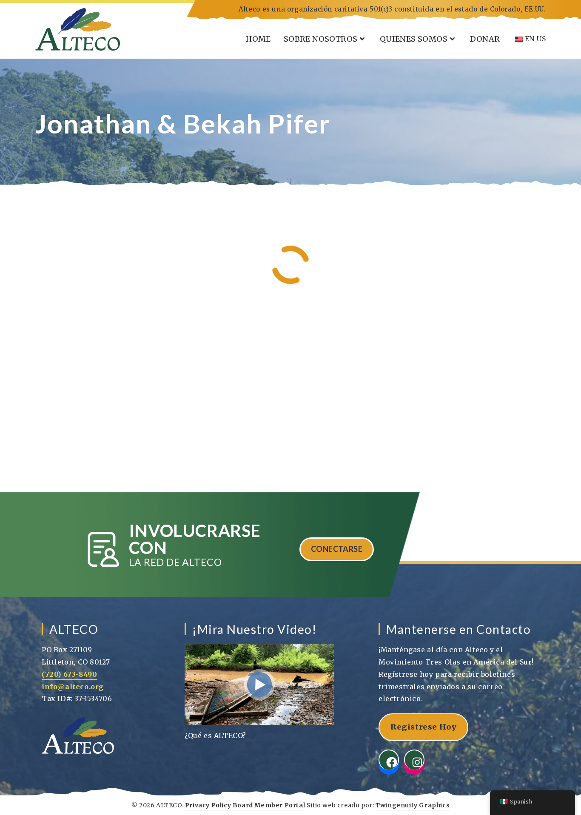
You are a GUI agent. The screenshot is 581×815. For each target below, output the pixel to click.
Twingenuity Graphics (413, 805)
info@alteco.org (73, 686)
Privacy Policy (208, 805)
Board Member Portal (269, 805)
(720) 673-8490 (69, 674)
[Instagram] (414, 760)
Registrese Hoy (423, 727)
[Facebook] (389, 760)
